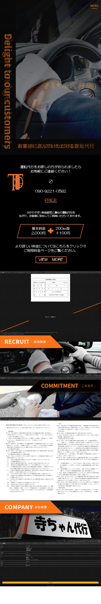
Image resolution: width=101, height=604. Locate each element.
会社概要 (4, 543)
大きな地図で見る (50, 582)
